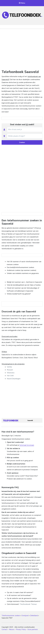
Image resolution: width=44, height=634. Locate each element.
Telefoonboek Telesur (28, 604)
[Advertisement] (22, 48)
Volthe (9, 367)
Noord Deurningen (13, 378)
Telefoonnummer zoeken (11, 615)
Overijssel (25, 615)
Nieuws (11, 629)
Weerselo (10, 373)
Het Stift (10, 375)
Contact (4, 629)
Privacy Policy (21, 629)
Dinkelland (34, 615)
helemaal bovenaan (27, 445)
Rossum (10, 370)
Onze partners (32, 629)
